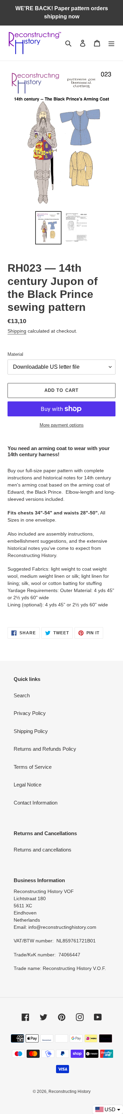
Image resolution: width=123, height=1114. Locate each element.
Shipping (17, 331)
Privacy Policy (30, 713)
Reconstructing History (70, 1091)
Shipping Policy (31, 731)
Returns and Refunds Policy (45, 749)
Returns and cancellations (42, 850)
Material (15, 354)
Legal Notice (27, 784)
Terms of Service (33, 767)
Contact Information (35, 803)
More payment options (62, 425)
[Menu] (111, 43)
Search (22, 695)
